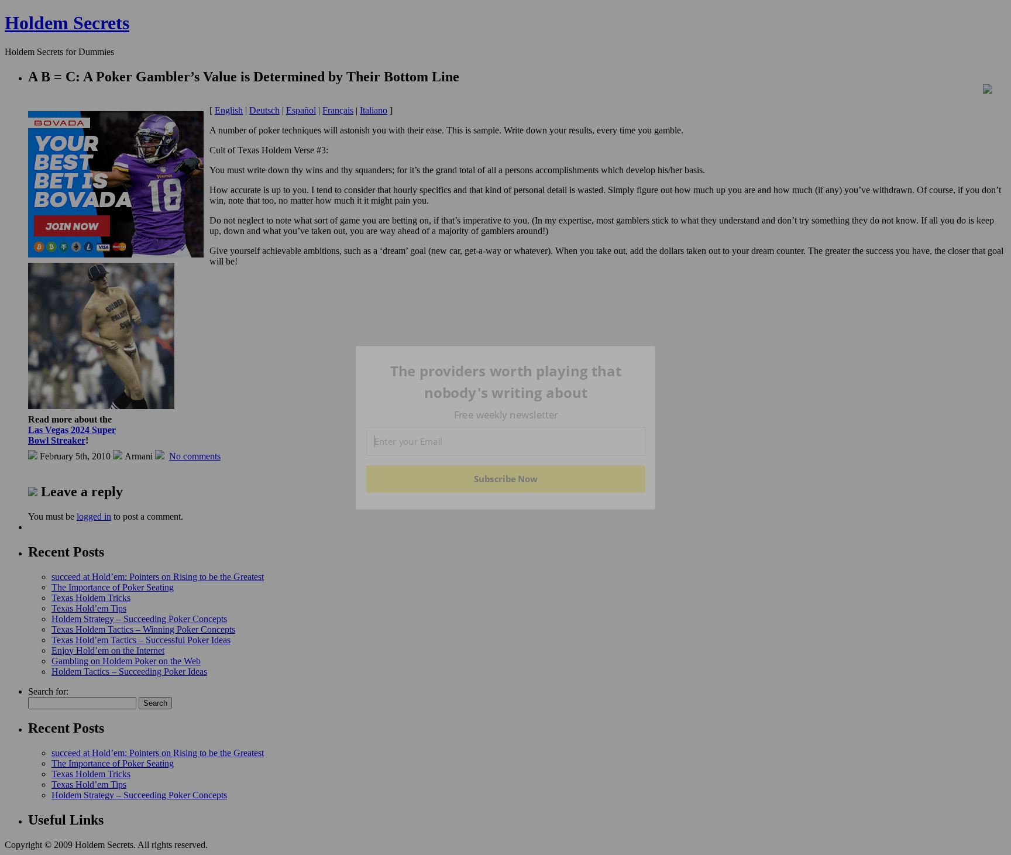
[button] (506, 381)
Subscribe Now (505, 478)
